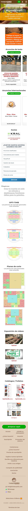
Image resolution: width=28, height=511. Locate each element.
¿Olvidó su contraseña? (20, 432)
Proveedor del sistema (20, 440)
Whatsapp (10, 489)
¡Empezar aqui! (14, 427)
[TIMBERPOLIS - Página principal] (6, 2)
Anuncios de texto (14, 49)
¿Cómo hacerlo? (8, 436)
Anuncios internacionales (14, 90)
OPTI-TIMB (14, 202)
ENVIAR (14, 180)
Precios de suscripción (14, 452)
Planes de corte (14, 266)
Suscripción (8, 439)
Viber (9, 492)
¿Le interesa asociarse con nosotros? (14, 138)
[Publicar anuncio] (19, 2)
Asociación (14, 470)
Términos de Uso (14, 507)
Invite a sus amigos (14, 463)
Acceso (8, 431)
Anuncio (20, 436)
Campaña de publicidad (14, 468)
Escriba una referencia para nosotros (14, 460)
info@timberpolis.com (14, 486)
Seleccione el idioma (13, 498)
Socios (14, 130)
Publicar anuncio (15, 52)
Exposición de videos (14, 331)
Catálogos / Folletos (14, 381)
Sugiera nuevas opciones (14, 456)
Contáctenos (14, 447)
